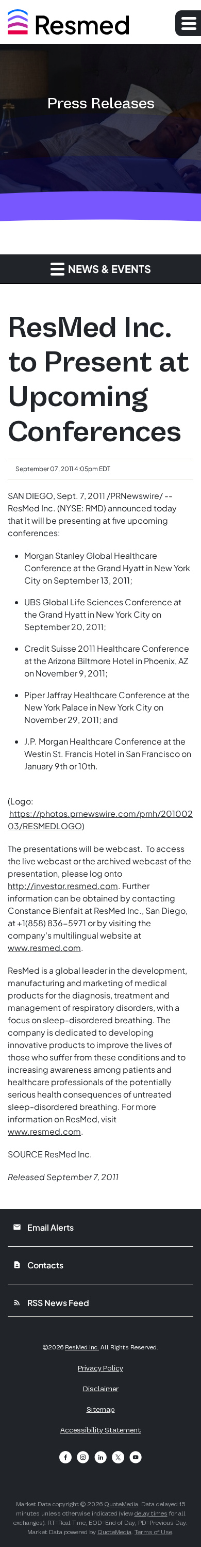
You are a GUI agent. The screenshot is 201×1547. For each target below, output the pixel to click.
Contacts (38, 1265)
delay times (151, 1513)
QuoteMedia (121, 1504)
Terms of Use (153, 1532)
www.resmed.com (44, 947)
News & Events (108, 268)
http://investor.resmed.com (63, 885)
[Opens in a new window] (65, 1457)
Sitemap (101, 1409)
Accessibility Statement (100, 1429)
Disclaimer (101, 1388)
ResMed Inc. (82, 1347)
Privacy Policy (100, 1368)
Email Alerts (43, 1227)
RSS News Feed (51, 1302)
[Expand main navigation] (188, 23)
